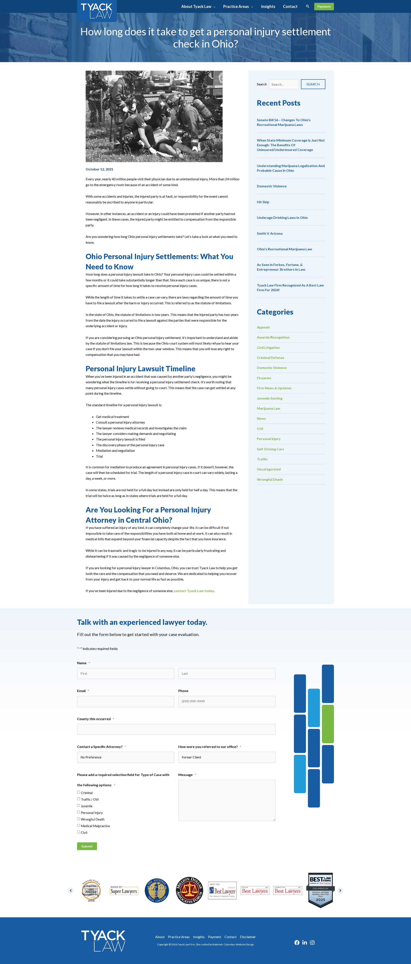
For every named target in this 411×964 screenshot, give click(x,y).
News (261, 418)
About (160, 937)
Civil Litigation (268, 347)
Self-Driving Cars (270, 449)
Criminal (87, 793)
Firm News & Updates (274, 388)
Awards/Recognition (273, 337)
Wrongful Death (270, 479)
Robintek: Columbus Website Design (233, 944)
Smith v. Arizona (270, 233)
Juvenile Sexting (269, 398)
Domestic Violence (272, 186)
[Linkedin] (304, 942)
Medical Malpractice (95, 826)
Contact (231, 937)
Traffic (262, 459)
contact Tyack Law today (194, 591)
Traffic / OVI (90, 799)
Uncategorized (269, 469)
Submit (87, 846)
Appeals (263, 327)
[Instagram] (312, 942)
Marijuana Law (268, 408)
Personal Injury (269, 439)
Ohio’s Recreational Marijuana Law (284, 249)
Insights (199, 937)
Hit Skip (263, 202)
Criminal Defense (270, 357)
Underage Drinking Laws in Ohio (282, 217)
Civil (84, 832)
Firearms (264, 378)
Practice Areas (179, 937)
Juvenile (86, 806)
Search (262, 84)
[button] (213, 6)
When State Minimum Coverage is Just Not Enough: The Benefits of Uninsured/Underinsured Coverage (291, 145)
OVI (260, 429)
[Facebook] (296, 942)
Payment (214, 937)
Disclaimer (248, 937)
